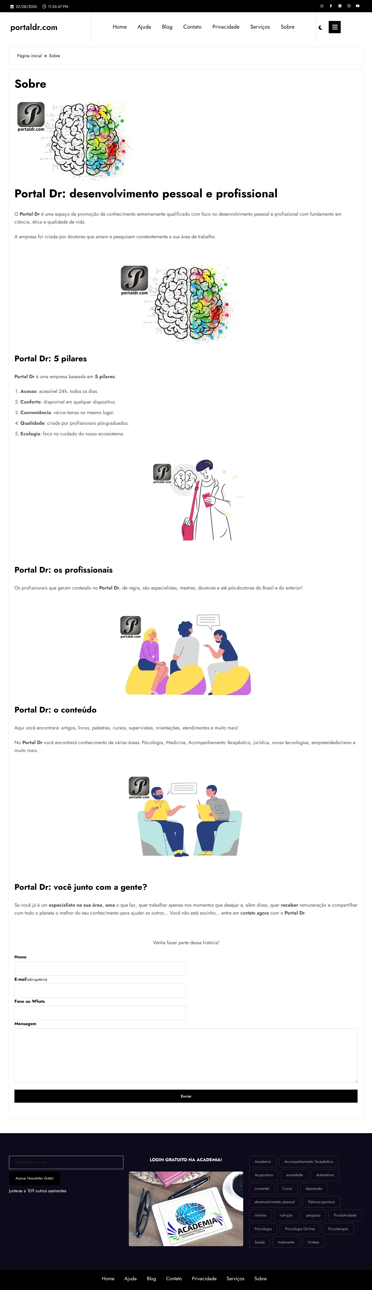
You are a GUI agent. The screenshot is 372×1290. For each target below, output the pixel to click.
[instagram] (349, 6)
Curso (287, 1188)
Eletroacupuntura (321, 1202)
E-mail (30, 979)
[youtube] (358, 6)
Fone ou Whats (29, 1001)
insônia (260, 1215)
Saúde (260, 1242)
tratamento (286, 1242)
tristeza (313, 1242)
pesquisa (313, 1215)
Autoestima (325, 1175)
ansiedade (294, 1175)
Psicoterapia (338, 1228)
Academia (263, 1161)
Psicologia (263, 1228)
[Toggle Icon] (335, 27)
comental (262, 1188)
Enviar (186, 1096)
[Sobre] (82, 139)
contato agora (254, 912)
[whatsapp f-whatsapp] (322, 6)
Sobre (287, 27)
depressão (314, 1188)
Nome (20, 957)
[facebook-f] (331, 6)
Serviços (260, 27)
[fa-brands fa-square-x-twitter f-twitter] (340, 6)
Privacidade (225, 27)
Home (120, 27)
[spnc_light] (320, 27)
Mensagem (25, 1023)
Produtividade (345, 1215)
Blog (167, 27)
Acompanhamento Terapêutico (308, 1161)
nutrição (286, 1215)
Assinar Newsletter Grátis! (35, 1178)
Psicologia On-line (300, 1228)
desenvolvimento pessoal (275, 1202)
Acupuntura (264, 1175)
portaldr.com (33, 27)
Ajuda (144, 27)
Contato (192, 27)
